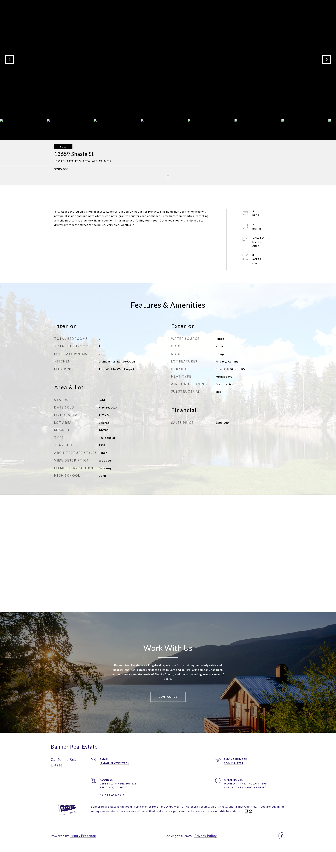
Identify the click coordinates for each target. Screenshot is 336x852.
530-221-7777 (233, 763)
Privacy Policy (205, 836)
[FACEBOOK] (281, 835)
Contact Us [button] (168, 696)
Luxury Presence (83, 836)
